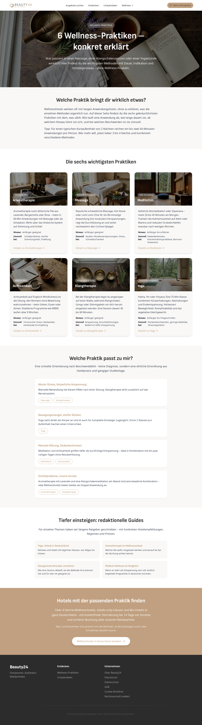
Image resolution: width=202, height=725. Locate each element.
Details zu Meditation (150, 248)
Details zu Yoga (146, 330)
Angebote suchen (75, 5)
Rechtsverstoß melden (117, 696)
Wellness (126, 5)
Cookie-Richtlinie (114, 691)
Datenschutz (112, 682)
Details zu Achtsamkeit (26, 330)
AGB (107, 687)
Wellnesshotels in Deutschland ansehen (99, 641)
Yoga (43, 430)
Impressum (111, 677)
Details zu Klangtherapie (89, 330)
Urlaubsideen (110, 5)
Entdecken (93, 5)
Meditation (46, 461)
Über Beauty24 (113, 672)
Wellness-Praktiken (68, 672)
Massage (45, 400)
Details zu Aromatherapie (27, 248)
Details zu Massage (86, 248)
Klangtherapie (63, 400)
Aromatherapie (48, 492)
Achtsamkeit (64, 461)
